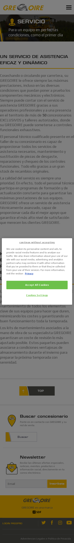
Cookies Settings (37, 295)
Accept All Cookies (37, 284)
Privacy (29, 273)
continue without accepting (37, 242)
